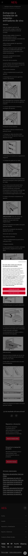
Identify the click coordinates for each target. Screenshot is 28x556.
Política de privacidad (10, 285)
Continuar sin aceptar (22, 261)
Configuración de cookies (14, 289)
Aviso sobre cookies (18, 284)
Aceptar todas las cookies (14, 292)
